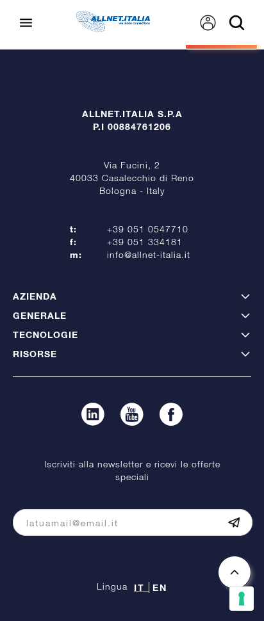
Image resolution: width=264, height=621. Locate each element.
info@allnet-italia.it (148, 254)
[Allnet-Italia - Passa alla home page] (113, 28)
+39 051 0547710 (147, 228)
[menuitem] (208, 23)
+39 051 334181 (145, 241)
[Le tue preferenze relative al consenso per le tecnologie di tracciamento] (241, 598)
